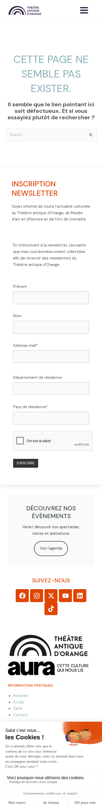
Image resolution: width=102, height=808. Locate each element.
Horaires (20, 695)
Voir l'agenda (51, 548)
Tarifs (17, 708)
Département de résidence (37, 377)
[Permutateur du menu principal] (84, 10)
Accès (18, 702)
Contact (20, 715)
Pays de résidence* (30, 407)
